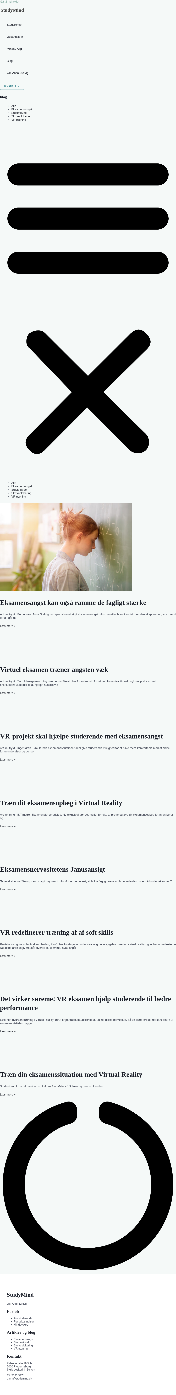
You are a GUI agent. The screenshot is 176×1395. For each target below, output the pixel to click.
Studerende (14, 24)
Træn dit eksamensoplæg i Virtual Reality (61, 803)
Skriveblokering (21, 116)
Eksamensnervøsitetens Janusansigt (52, 869)
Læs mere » (7, 626)
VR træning (18, 119)
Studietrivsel (19, 113)
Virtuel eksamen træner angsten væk (54, 669)
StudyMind (12, 10)
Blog (10, 61)
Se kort (30, 1369)
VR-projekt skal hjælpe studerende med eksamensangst (81, 736)
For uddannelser (24, 1321)
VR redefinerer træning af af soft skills (56, 932)
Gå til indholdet (9, 1)
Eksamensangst (21, 109)
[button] (12, 86)
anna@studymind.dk (19, 1378)
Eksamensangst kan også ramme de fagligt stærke (73, 602)
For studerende (23, 1318)
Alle (13, 106)
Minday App (14, 48)
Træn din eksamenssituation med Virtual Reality (71, 1074)
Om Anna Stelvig (17, 73)
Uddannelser (15, 36)
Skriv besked (15, 1369)
